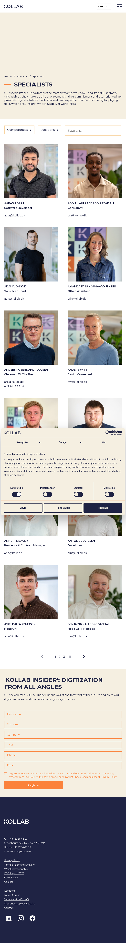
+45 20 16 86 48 (14, 386)
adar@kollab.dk (14, 215)
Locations (9, 890)
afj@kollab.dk (77, 298)
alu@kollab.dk (77, 553)
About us (22, 76)
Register (34, 785)
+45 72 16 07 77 (22, 847)
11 (70, 657)
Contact (8, 908)
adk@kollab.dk (14, 636)
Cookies (8, 882)
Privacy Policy (109, 777)
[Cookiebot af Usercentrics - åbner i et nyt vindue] (108, 432)
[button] (104, 6)
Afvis (23, 507)
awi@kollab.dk (77, 381)
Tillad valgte (63, 507)
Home (8, 76)
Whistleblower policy (16, 869)
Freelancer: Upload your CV (19, 903)
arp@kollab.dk (14, 381)
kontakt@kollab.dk (20, 851)
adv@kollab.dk (14, 298)
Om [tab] (104, 442)
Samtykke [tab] (22, 442)
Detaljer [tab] (63, 442)
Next (82, 657)
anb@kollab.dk (14, 553)
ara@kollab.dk (77, 215)
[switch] (47, 494)
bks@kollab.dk (77, 636)
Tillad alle (102, 507)
